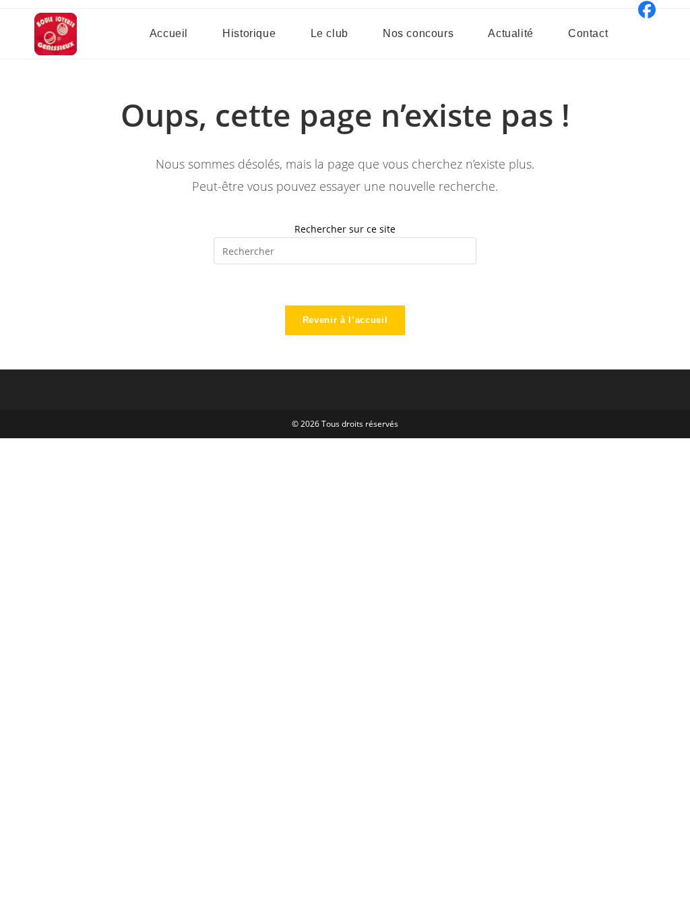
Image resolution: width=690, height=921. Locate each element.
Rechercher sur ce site (345, 228)
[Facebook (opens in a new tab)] (645, 10)
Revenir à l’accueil (345, 320)
